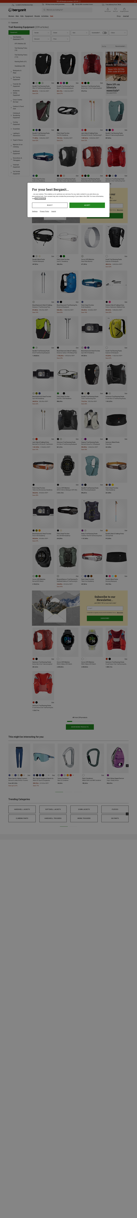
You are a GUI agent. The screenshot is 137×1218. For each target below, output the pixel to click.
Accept (87, 205)
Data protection (40, 198)
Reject (50, 205)
